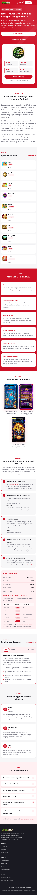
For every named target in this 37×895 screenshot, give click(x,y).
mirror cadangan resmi (26, 625)
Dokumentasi (5, 861)
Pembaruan (4, 852)
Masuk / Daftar (5, 869)
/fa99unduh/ (14, 484)
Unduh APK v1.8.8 (18, 34)
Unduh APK (4, 847)
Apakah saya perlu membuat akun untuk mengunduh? (17, 812)
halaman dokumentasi (27, 819)
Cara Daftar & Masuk (18, 39)
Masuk (21, 2)
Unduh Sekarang (18, 77)
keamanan (9, 510)
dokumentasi (29, 565)
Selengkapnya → (31, 642)
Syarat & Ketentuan (7, 880)
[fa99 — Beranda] (6, 2)
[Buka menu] (34, 2)
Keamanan (4, 863)
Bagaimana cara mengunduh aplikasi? (16, 778)
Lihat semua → (31, 155)
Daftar (28, 2)
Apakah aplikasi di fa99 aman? (13, 784)
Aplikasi (3, 849)
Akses (2, 866)
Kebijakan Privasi (6, 877)
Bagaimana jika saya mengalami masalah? (14, 804)
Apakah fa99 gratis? (9, 796)
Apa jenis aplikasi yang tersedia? (14, 790)
